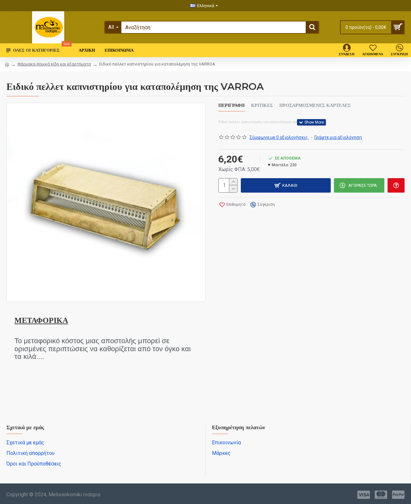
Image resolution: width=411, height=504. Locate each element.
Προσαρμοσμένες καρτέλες (315, 105)
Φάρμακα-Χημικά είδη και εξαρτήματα (54, 64)
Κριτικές (262, 105)
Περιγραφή (231, 105)
